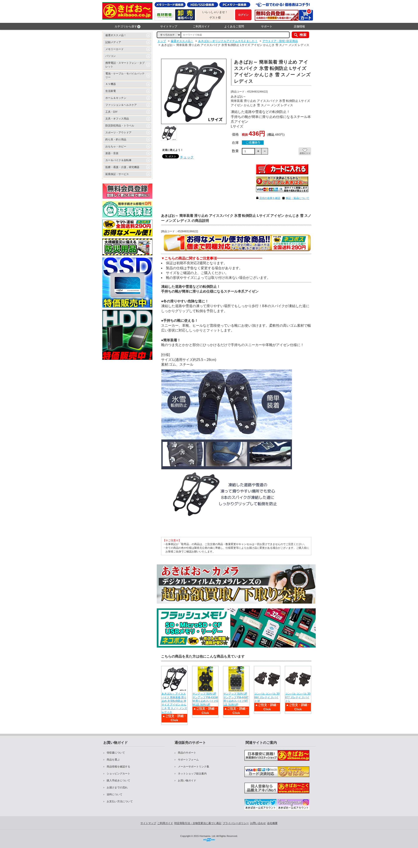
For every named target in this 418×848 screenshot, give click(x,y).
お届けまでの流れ (117, 787)
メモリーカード (114, 49)
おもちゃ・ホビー (115, 146)
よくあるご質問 (234, 26)
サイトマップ (168, 26)
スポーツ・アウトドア (118, 132)
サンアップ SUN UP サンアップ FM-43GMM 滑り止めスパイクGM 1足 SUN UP (205, 699)
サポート (266, 26)
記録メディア (113, 42)
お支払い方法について (120, 801)
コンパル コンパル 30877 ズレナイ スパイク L (297, 697)
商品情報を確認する (118, 766)
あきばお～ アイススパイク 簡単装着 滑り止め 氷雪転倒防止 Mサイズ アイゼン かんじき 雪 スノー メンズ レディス (174, 702)
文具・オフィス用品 (117, 118)
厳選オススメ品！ (115, 35)
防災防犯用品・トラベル (119, 125)
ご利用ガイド (201, 26)
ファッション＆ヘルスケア (121, 104)
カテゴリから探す (126, 26)
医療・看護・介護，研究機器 (122, 167)
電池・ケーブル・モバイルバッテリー (125, 75)
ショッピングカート (118, 773)
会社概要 (272, 823)
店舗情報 (299, 26)
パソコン (110, 55)
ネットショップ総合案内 (192, 773)
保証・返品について (297, 198)
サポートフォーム (188, 759)
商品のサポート (187, 752)
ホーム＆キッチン (115, 97)
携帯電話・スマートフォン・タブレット (125, 64)
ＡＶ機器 (110, 84)
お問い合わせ (258, 823)
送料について (114, 794)
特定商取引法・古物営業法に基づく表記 (197, 823)
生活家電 (110, 91)
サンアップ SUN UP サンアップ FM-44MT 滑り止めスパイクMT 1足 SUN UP (235, 699)
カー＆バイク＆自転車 (118, 160)
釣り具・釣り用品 (115, 139)
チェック (187, 157)
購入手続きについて (118, 780)
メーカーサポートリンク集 (193, 766)
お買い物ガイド (187, 780)
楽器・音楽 (111, 153)
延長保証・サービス (117, 174)
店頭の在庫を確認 (269, 198)
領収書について (116, 752)
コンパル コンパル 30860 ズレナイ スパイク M (267, 697)
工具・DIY (111, 111)
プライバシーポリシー (236, 823)
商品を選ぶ (113, 759)
